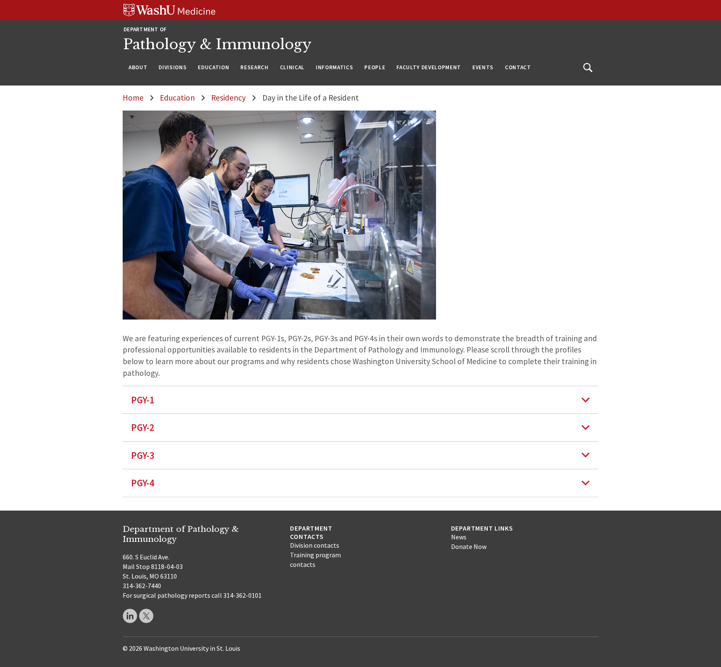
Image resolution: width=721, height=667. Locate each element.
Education (213, 67)
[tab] (360, 399)
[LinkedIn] (130, 616)
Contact (518, 67)
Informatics (334, 67)
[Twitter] (146, 616)
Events (483, 67)
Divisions (173, 67)
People (374, 67)
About (138, 67)
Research (254, 67)
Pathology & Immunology (218, 44)
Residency (228, 98)
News (458, 537)
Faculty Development (428, 67)
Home (133, 98)
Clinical (292, 67)
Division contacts (314, 545)
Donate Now (469, 546)
